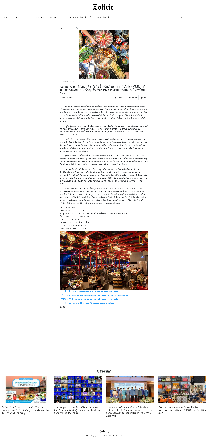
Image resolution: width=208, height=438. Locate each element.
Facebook (121, 97)
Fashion (17, 17)
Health (28, 17)
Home (62, 28)
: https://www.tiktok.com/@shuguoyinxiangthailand (87, 302)
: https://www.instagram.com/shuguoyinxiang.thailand (90, 299)
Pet (64, 17)
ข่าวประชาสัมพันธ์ (78, 17)
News (7, 17)
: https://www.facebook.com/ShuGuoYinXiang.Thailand (90, 291)
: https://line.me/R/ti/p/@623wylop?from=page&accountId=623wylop (94, 295)
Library (70, 28)
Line (144, 97)
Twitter (134, 97)
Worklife (54, 17)
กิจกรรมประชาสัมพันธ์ (99, 17)
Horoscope (40, 17)
